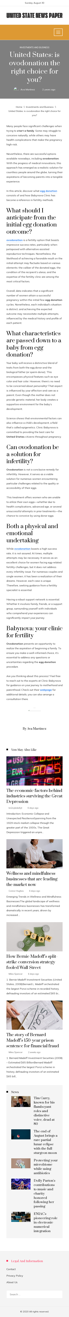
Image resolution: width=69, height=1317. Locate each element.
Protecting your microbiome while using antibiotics (46, 1166)
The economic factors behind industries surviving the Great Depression (34, 796)
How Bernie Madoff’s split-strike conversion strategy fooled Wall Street (32, 962)
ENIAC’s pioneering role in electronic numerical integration (45, 1222)
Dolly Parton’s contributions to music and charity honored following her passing (44, 1193)
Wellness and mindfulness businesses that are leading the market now (31, 879)
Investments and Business (34, 47)
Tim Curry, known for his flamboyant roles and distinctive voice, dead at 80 (44, 1111)
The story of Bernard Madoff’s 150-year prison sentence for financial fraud (32, 1040)
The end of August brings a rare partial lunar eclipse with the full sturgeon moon (45, 1142)
